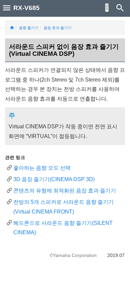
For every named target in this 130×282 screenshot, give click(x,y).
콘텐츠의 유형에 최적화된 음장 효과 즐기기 (64, 190)
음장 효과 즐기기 (57, 28)
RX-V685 (26, 7)
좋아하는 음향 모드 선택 (42, 168)
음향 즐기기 (28, 28)
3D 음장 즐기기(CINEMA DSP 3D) (54, 179)
